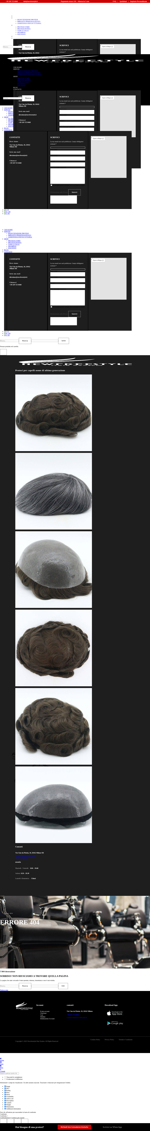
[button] (75, 32)
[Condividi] (17, 1122)
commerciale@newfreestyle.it (25, 856)
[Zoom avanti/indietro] (3, 1122)
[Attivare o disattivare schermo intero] (10, 1122)
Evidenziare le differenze (14, 1079)
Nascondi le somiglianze (14, 1077)
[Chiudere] (3, 352)
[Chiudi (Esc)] (24, 1122)
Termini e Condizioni (125, 1039)
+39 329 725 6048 (21, 858)
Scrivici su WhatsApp (112, 1127)
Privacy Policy (109, 1039)
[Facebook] (21, 129)
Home (2, 913)
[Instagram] (28, 129)
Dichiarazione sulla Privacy (59, 192)
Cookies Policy (95, 1039)
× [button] (7, 1116)
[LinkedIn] (83, 1022)
